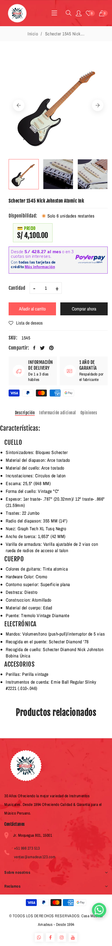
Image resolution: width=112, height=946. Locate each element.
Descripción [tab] (25, 412)
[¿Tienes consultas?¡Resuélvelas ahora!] (99, 910)
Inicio (33, 33)
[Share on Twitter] (42, 347)
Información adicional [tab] (57, 412)
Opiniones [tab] (88, 412)
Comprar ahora (84, 309)
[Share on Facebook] (34, 347)
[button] (103, 13)
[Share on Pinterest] (51, 347)
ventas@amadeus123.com (35, 856)
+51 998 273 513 (27, 848)
